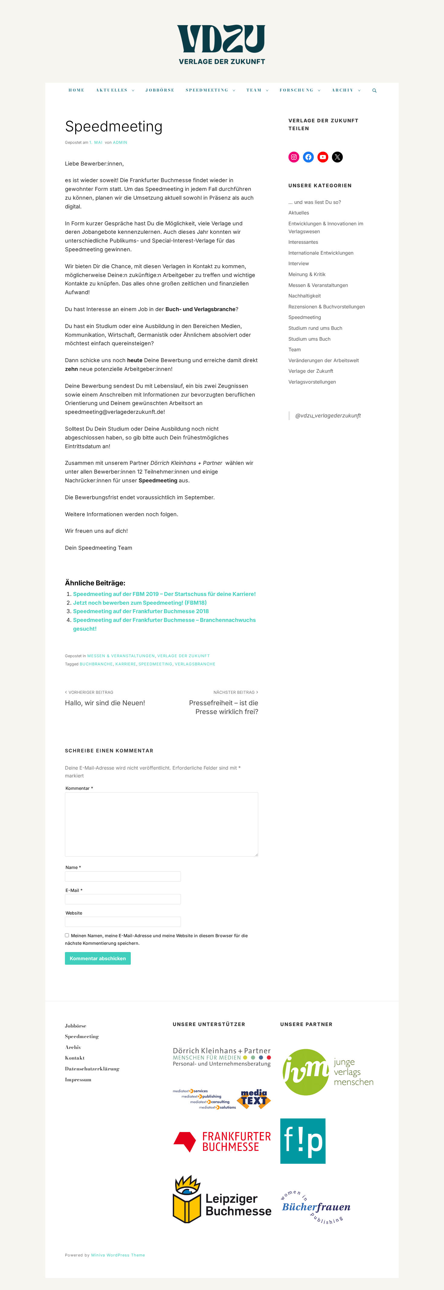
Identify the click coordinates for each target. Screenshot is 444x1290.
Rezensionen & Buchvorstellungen (326, 307)
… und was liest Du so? (314, 202)
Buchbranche (96, 664)
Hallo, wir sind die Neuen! (105, 698)
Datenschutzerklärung (92, 1068)
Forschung (297, 90)
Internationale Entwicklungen (320, 253)
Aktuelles (112, 90)
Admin (120, 142)
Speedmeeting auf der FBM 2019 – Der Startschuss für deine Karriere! (164, 594)
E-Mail (74, 890)
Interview (298, 263)
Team (254, 90)
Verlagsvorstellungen (312, 382)
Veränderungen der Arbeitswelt (323, 360)
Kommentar (79, 788)
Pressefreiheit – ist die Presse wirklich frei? (223, 703)
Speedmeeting (207, 90)
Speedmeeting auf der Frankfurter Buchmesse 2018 (141, 611)
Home (77, 90)
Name (73, 867)
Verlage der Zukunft (183, 656)
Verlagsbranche (195, 664)
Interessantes (303, 242)
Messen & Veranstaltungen (121, 656)
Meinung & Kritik (307, 274)
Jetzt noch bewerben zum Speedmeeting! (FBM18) (140, 603)
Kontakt (75, 1057)
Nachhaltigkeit (304, 296)
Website (74, 912)
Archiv (343, 90)
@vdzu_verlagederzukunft (328, 415)
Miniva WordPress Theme (118, 1255)
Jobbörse (160, 90)
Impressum (78, 1079)
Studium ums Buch (309, 339)
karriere (125, 664)
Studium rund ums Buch (315, 328)
